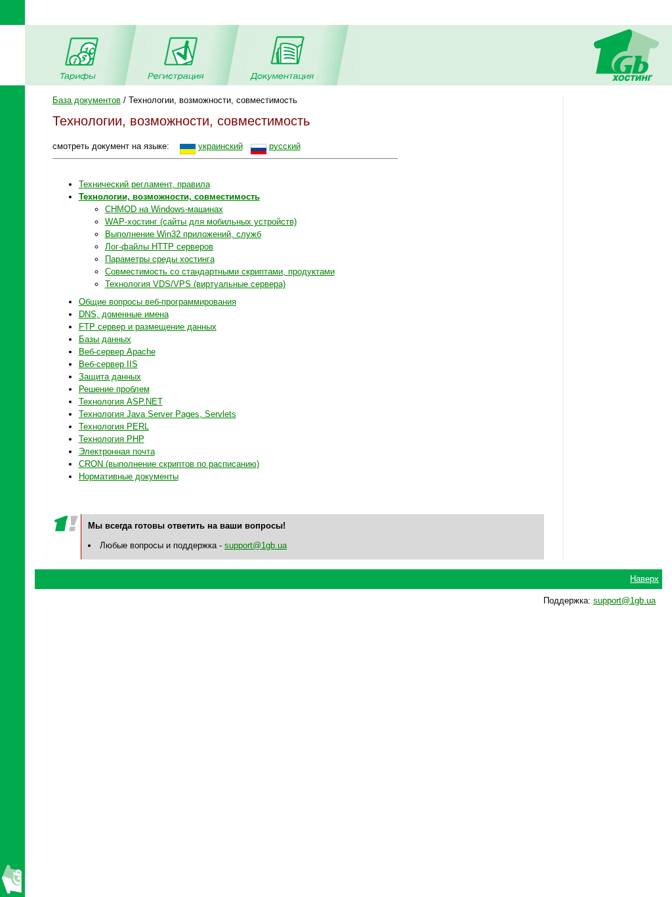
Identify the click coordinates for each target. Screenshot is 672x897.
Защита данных (110, 377)
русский (285, 146)
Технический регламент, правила (144, 184)
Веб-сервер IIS (108, 364)
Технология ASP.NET (121, 401)
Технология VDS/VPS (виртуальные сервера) (195, 284)
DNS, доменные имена (124, 314)
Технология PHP (111, 439)
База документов (86, 100)
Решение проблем (114, 389)
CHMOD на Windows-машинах (164, 209)
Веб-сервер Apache (117, 352)
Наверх (644, 579)
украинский (220, 146)
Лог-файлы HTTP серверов (159, 247)
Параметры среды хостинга (160, 259)
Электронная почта (117, 451)
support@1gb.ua (255, 545)
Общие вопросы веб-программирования (157, 302)
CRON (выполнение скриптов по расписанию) (169, 464)
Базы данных (105, 339)
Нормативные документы (128, 476)
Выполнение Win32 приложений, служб (183, 234)
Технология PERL (114, 426)
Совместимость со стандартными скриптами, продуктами (220, 271)
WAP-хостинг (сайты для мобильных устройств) (201, 222)
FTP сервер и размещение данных (148, 327)
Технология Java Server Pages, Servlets (157, 414)
